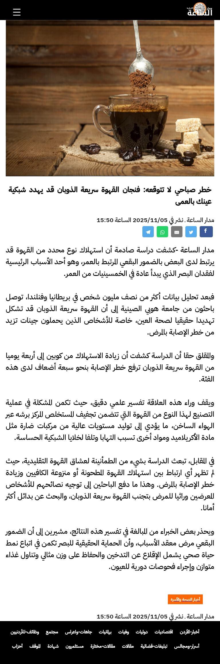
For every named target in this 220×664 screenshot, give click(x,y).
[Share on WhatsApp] (162, 231)
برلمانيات (105, 632)
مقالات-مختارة (103, 646)
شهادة (53, 646)
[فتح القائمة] (17, 4)
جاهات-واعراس (78, 632)
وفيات (123, 632)
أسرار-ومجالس (186, 646)
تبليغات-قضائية (154, 646)
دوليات (142, 632)
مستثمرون (75, 646)
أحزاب (17, 646)
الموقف (35, 646)
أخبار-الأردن (189, 632)
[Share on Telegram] (148, 231)
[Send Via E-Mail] (176, 231)
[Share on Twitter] (191, 231)
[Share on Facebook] (206, 231)
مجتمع (52, 632)
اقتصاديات (164, 632)
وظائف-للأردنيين (25, 632)
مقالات (128, 646)
